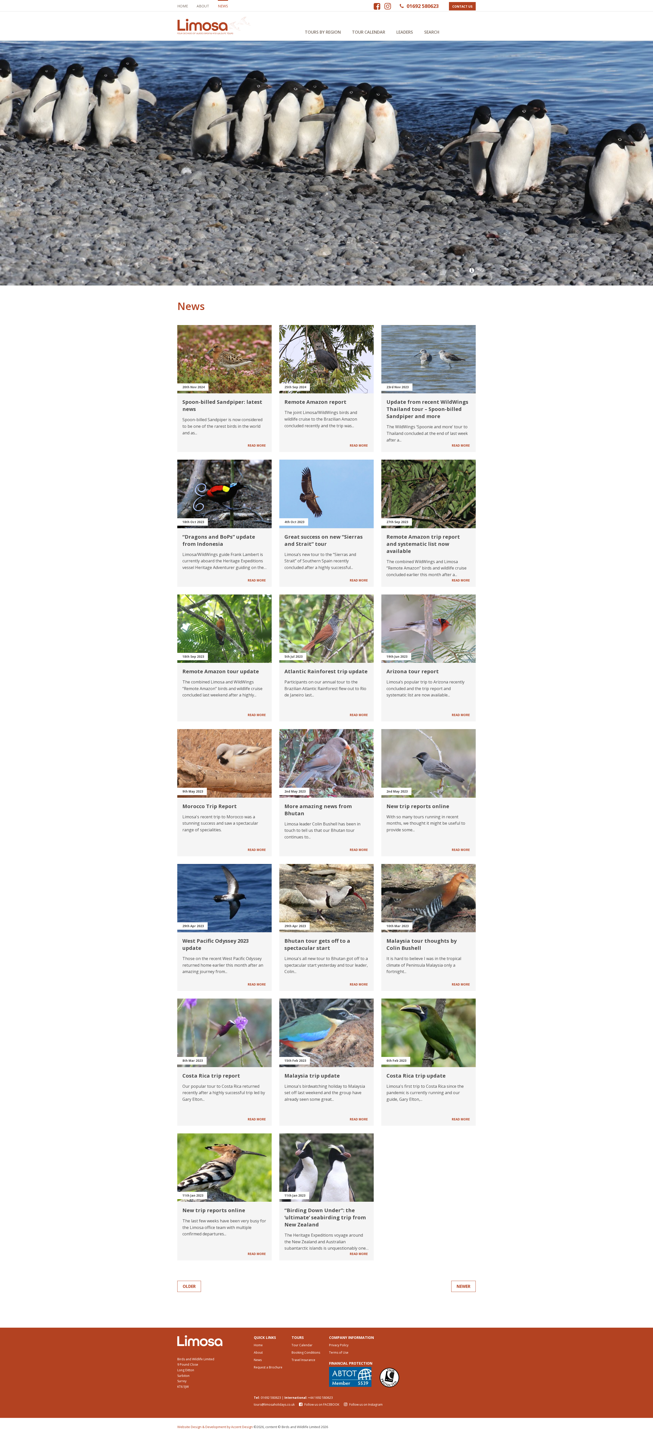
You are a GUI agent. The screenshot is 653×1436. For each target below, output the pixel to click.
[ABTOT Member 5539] (350, 1377)
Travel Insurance (303, 1360)
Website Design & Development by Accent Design (215, 1427)
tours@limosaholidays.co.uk (274, 1404)
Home (182, 6)
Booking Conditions (306, 1352)
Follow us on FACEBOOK (322, 1404)
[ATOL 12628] (389, 1377)
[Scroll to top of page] (627, 1410)
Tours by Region (323, 32)
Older (189, 1286)
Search (431, 32)
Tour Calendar (368, 32)
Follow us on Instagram (365, 1404)
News (223, 6)
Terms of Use (338, 1352)
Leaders (404, 32)
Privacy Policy (338, 1345)
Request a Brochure (268, 1367)
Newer (463, 1286)
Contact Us (462, 6)
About (203, 6)
